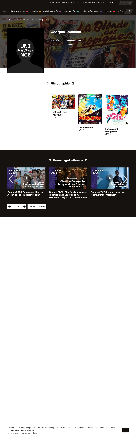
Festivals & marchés (50, 11)
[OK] (125, 430)
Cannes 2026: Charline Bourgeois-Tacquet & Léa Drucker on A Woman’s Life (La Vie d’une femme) (68, 195)
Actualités (34, 11)
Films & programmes (17, 11)
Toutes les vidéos (37, 207)
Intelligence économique (90, 11)
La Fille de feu (85, 127)
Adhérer (120, 11)
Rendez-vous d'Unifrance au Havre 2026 (64, 3)
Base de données (69, 11)
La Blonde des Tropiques (59, 113)
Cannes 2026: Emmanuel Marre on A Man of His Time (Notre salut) (25, 193)
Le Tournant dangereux (111, 130)
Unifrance (108, 11)
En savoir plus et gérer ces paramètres (22, 433)
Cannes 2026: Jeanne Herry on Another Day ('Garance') (107, 193)
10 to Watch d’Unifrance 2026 (93, 3)
